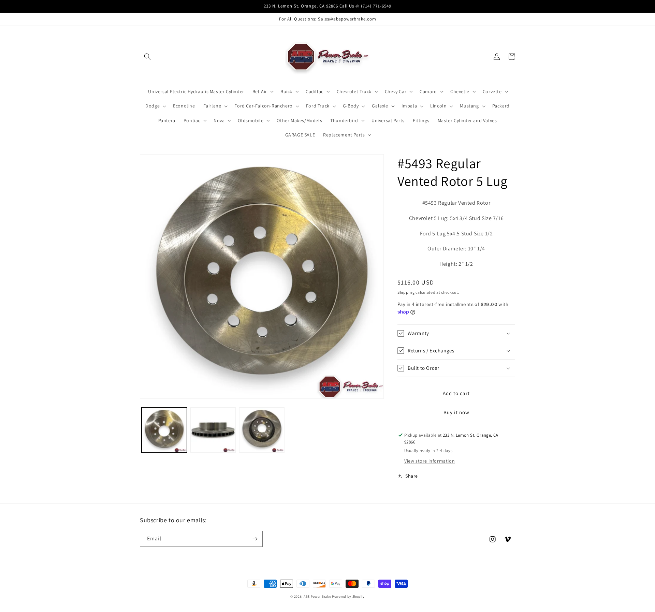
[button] (147, 56)
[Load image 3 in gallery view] (262, 430)
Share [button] (411, 476)
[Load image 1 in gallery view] (164, 430)
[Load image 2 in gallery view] (213, 430)
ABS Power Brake (317, 596)
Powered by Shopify (348, 596)
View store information (429, 461)
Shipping (406, 292)
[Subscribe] (254, 539)
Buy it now (456, 412)
